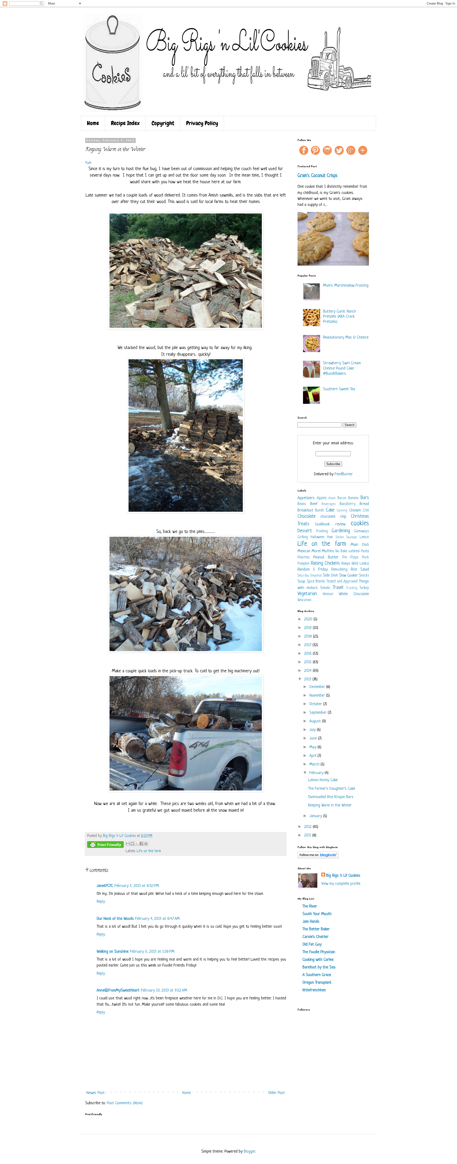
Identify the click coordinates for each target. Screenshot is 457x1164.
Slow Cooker (348, 575)
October (316, 704)
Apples (322, 498)
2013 (308, 679)
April (313, 756)
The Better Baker (316, 929)
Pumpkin (303, 564)
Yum (88, 163)
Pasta (365, 551)
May (313, 747)
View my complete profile (340, 883)
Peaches (303, 558)
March (315, 764)
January (316, 816)
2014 (308, 670)
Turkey (364, 588)
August (315, 721)
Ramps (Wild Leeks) (355, 564)
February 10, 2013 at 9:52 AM (164, 990)
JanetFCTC (105, 886)
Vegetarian (307, 594)
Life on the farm (149, 851)
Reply (101, 901)
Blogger (249, 1151)
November (317, 695)
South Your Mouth (317, 914)
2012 (308, 827)
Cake (330, 510)
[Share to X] (136, 843)
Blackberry (348, 504)
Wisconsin (304, 600)
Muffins (328, 551)
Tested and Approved (342, 582)
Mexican (304, 551)
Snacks (364, 576)
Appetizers (306, 498)
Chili (366, 511)
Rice (354, 569)
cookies (360, 523)
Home (93, 123)
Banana (353, 498)
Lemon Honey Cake (323, 780)
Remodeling (339, 570)
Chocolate (307, 516)
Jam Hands (311, 921)
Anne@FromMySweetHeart (118, 990)
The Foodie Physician (319, 952)
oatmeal (354, 551)
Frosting (322, 531)
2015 (308, 662)
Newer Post (95, 1093)
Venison (328, 594)
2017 (308, 645)
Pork (365, 558)
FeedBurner (344, 474)
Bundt (319, 511)
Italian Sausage (346, 537)
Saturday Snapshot (310, 575)
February (317, 773)
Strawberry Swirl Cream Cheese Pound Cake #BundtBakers (342, 368)
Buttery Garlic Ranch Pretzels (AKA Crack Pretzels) (339, 316)
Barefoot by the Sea (319, 967)
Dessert (305, 531)
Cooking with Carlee (318, 959)
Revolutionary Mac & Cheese (345, 337)
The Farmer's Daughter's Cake (331, 788)
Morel (316, 551)
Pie (344, 558)
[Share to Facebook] (141, 843)
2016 (308, 653)
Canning (342, 510)
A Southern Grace (317, 975)
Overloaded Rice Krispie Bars (330, 797)
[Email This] (127, 843)
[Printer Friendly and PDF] (105, 845)
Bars (365, 498)
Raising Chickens (325, 563)
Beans (302, 504)
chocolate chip (333, 516)
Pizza (354, 558)
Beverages (329, 504)
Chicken (355, 510)
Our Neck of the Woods (115, 918)
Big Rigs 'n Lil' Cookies (343, 875)
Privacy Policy (202, 123)
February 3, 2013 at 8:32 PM (136, 886)
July (313, 730)
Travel (338, 587)
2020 (308, 619)
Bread (364, 504)
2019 (308, 628)
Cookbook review (330, 524)
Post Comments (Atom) (125, 1103)
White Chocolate (354, 594)
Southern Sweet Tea (339, 389)
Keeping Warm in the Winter (330, 805)
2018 (308, 636)
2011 (308, 835)
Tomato (325, 588)
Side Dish (330, 575)
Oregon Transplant (317, 982)
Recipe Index (125, 123)
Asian (332, 498)
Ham (330, 537)
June (313, 738)
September (318, 712)
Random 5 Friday (313, 569)
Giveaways (361, 531)
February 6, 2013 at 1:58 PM (152, 951)
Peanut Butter (326, 557)
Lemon (364, 537)
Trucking (351, 588)
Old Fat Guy (312, 944)
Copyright (163, 123)
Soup (301, 581)
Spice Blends (316, 582)
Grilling (303, 537)
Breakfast (305, 510)
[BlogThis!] (132, 843)
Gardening (341, 531)
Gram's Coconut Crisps (318, 175)
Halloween (317, 537)
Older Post (276, 1093)
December (317, 687)
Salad (364, 569)
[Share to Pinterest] (146, 843)
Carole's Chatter (315, 937)
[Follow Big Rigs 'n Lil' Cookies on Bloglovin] (318, 857)
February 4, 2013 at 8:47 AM (157, 918)
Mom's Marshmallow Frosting (345, 285)
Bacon (342, 498)
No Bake (341, 551)
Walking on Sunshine (113, 951)
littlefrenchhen (314, 990)
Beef (314, 504)
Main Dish (360, 544)
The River (310, 906)
